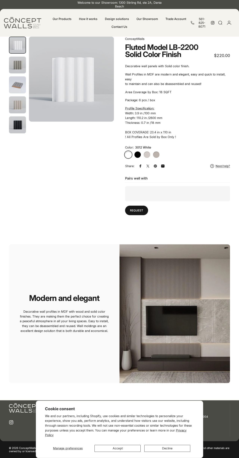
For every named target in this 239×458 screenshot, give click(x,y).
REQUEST (136, 210)
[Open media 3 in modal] (71, 79)
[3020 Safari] (156, 154)
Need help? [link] (223, 166)
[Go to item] (17, 45)
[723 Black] (137, 154)
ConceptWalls (135, 39)
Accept (118, 448)
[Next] (104, 79)
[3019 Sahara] (147, 154)
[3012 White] (128, 154)
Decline (167, 448)
